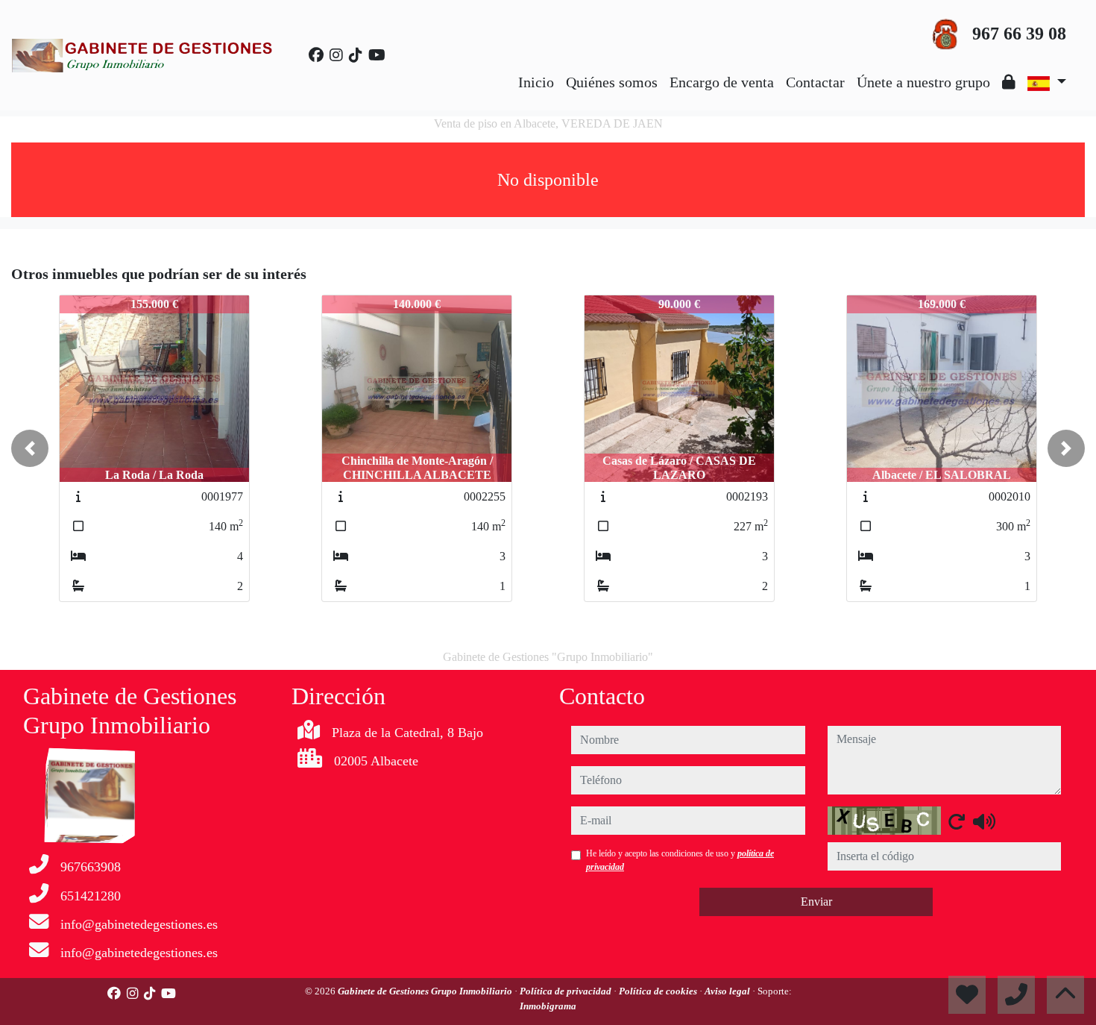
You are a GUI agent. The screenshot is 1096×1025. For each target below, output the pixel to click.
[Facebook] (316, 55)
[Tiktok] (355, 55)
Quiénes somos (612, 82)
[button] (29, 448)
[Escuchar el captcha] (984, 821)
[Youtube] (376, 55)
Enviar (816, 901)
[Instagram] (336, 55)
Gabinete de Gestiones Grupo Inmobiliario (426, 991)
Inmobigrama (548, 1006)
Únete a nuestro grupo (923, 82)
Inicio (536, 82)
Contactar (815, 82)
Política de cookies (659, 991)
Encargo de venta (722, 82)
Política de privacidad (567, 991)
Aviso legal (728, 991)
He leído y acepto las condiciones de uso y (680, 860)
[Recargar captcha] (956, 821)
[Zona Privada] (1008, 82)
